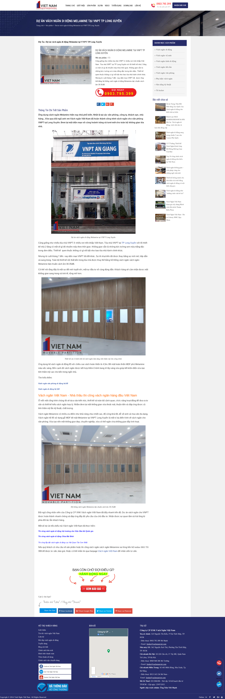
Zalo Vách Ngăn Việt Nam (51, 672)
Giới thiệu (81, 5)
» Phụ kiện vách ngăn (164, 79)
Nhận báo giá (180, 5)
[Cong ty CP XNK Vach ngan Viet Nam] (47, 5)
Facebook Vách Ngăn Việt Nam (52, 666)
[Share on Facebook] (99, 104)
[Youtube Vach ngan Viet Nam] (222, 697)
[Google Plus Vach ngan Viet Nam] (218, 697)
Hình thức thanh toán (46, 654)
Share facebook (66, 611)
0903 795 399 (164, 3)
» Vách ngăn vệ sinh (163, 55)
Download (128, 5)
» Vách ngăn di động (163, 50)
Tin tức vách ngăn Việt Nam (49, 633)
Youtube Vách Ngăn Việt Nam (52, 677)
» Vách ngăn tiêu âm (163, 67)
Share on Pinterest (124, 611)
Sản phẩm (91, 5)
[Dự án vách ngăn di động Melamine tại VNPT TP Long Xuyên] (66, 65)
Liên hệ (138, 5)
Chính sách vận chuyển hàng (49, 660)
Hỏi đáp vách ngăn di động (48, 640)
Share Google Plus (86, 611)
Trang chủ (70, 5)
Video (107, 5)
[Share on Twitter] (103, 104)
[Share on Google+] (108, 104)
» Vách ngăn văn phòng (164, 73)
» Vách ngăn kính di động (165, 61)
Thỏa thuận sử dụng (45, 657)
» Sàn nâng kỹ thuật (163, 84)
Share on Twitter (105, 611)
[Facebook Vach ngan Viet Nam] (209, 697)
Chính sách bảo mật (45, 650)
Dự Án (100, 5)
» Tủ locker (159, 90)
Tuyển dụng (116, 5)
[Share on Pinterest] (112, 104)
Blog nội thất (43, 647)
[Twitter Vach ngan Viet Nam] (214, 697)
